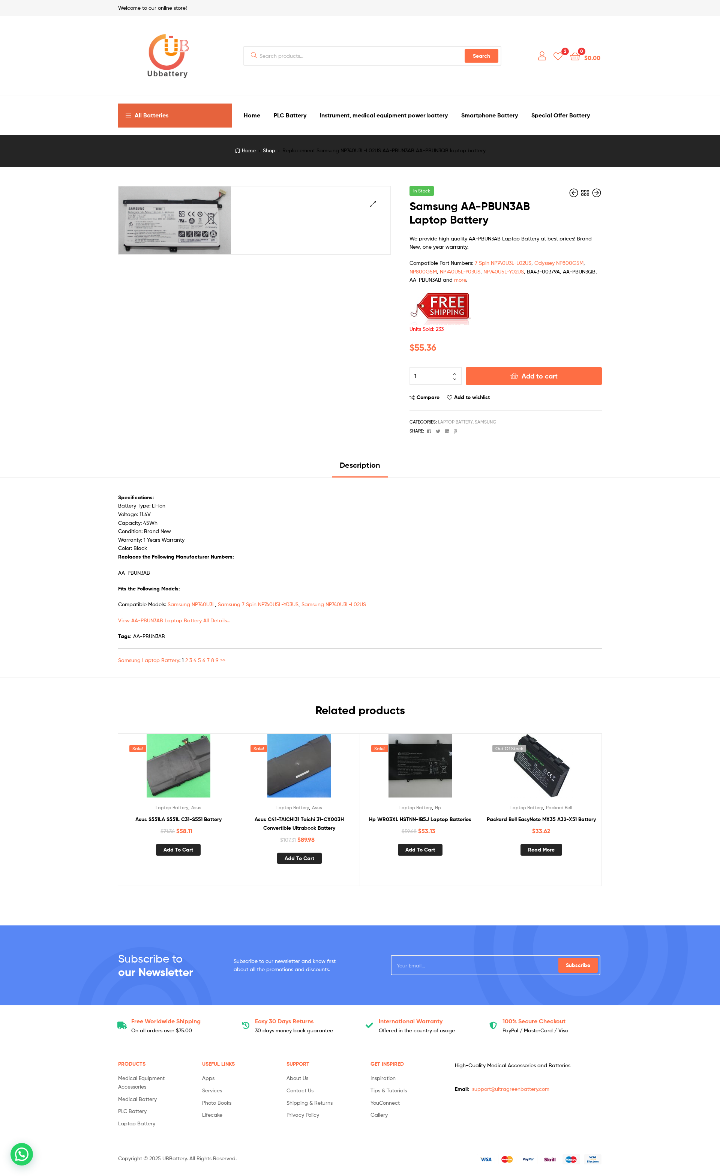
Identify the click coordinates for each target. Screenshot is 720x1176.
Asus (196, 807)
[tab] (360, 468)
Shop (269, 150)
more (460, 279)
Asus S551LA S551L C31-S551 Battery (178, 819)
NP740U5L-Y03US (460, 271)
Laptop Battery (455, 422)
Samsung (485, 422)
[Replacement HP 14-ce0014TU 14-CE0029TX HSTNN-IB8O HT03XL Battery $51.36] (574, 193)
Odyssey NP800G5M (559, 263)
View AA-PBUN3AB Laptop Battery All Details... (174, 620)
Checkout (534, 1021)
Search (481, 56)
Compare (428, 397)
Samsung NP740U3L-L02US (334, 604)
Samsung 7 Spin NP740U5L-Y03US (258, 604)
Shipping (166, 1021)
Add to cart (540, 376)
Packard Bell (559, 807)
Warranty (410, 1021)
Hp (438, 807)
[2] (558, 55)
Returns (284, 1021)
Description (360, 465)
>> (222, 660)
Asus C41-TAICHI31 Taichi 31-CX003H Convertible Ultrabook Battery (299, 823)
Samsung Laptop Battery (148, 660)
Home (249, 150)
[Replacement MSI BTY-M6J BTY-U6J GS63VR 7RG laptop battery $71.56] (596, 193)
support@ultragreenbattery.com (510, 1089)
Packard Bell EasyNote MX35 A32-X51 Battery (541, 819)
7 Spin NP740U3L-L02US (503, 263)
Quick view (196, 768)
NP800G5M (423, 271)
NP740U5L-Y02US (503, 271)
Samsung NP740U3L (191, 604)
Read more (541, 849)
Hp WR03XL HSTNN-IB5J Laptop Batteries (420, 819)
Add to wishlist (472, 397)
